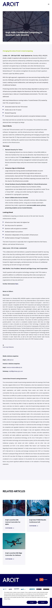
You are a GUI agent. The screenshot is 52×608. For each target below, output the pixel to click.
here (16, 284)
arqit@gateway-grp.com (16, 371)
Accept (31, 602)
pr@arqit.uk (9, 360)
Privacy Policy (7, 599)
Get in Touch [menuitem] (42, 579)
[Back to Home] (11, 5)
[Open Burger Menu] (48, 4)
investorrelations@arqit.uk (14, 367)
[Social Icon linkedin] (37, 580)
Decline (42, 602)
